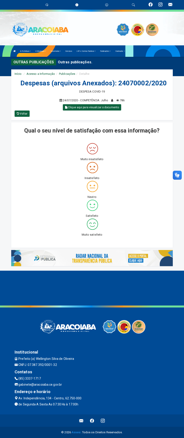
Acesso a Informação (40, 73)
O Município (40, 51)
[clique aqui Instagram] (103, 421)
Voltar (23, 113)
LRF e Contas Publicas (85, 51)
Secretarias (55, 51)
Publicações (105, 51)
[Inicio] (14, 51)
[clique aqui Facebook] (92, 421)
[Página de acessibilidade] (106, 5)
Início (18, 73)
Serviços (68, 51)
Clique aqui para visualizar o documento (93, 107)
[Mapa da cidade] (92, 287)
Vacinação (119, 51)
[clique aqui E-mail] (81, 421)
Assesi (76, 432)
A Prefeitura (25, 51)
